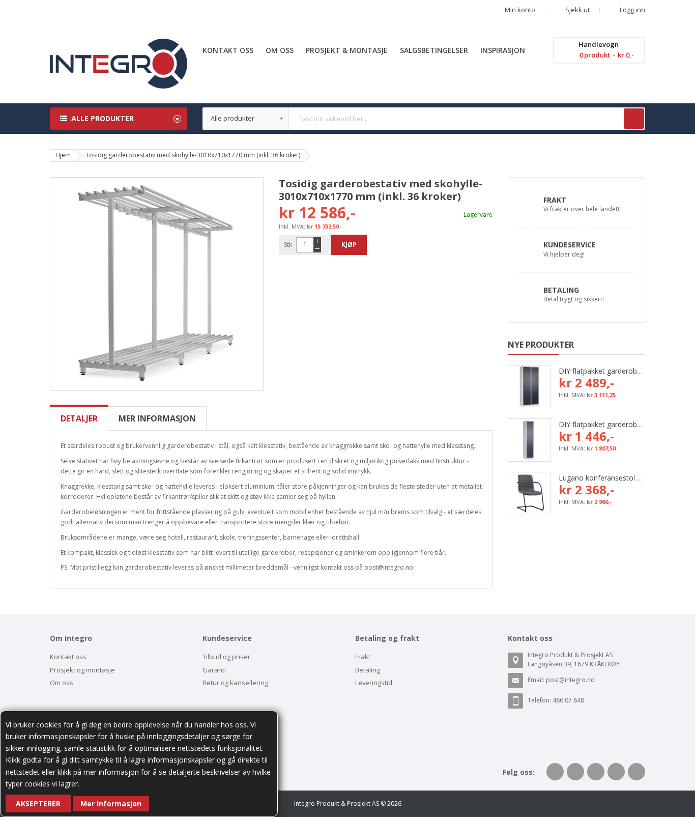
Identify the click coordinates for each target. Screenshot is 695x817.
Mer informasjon (157, 418)
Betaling (561, 290)
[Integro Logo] (118, 46)
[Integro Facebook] (555, 771)
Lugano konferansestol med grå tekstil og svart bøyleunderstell (602, 478)
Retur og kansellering (235, 682)
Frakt (554, 200)
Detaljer (79, 418)
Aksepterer (38, 803)
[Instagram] (636, 771)
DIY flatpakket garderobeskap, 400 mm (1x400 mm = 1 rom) (602, 424)
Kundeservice (569, 244)
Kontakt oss (68, 656)
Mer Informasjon (110, 803)
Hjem (63, 155)
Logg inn (631, 9)
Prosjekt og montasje (82, 669)
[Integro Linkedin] (595, 771)
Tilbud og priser (226, 656)
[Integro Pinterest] (616, 771)
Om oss (61, 682)
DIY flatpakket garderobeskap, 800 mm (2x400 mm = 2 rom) (602, 371)
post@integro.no (570, 679)
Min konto (520, 9)
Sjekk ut (577, 9)
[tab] (79, 418)
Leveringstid (373, 682)
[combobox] (423, 118)
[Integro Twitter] (575, 771)
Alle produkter (102, 118)
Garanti (214, 669)
